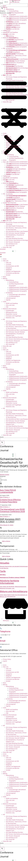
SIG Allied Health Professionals (14, 226)
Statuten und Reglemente (13, 146)
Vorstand (8, 138)
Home (4, 133)
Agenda (8, 29)
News (4, 5)
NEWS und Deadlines (12, 32)
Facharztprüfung (13, 11)
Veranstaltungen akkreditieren (17, 23)
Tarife (4, 30)
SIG (4, 48)
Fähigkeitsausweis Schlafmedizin (18, 16)
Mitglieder (9, 144)
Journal (4, 856)
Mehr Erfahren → (5, 497)
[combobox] (14, 845)
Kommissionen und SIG (12, 140)
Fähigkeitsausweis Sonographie (18, 20)
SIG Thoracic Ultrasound (13, 242)
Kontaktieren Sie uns (10, 625)
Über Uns (5, 135)
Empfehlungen (10, 39)
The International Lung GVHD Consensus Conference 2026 (12, 510)
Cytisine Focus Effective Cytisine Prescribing (10, 501)
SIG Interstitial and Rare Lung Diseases (17, 231)
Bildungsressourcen (11, 41)
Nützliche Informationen (10, 37)
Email (2, 641)
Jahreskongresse (11, 27)
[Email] (1, 638)
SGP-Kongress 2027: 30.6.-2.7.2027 (10, 520)
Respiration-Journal (11, 43)
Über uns (8, 137)
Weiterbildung (10, 9)
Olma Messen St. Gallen (6, 525)
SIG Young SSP (10, 245)
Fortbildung (9, 21)
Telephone (5, 631)
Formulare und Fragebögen (13, 45)
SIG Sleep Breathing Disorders (14, 238)
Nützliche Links (10, 46)
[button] (14, 104)
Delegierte (9, 142)
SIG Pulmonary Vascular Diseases (15, 233)
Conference (6, 852)
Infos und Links (10, 34)
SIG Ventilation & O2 (11, 244)
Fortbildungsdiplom (14, 25)
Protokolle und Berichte (12, 2)
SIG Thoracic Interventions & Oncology (17, 240)
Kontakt (8, 149)
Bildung (5, 7)
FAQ (7, 36)
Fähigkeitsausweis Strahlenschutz (18, 18)
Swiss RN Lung (7, 247)
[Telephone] (1, 629)
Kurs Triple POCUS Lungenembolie (8, 491)
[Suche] (2, 849)
